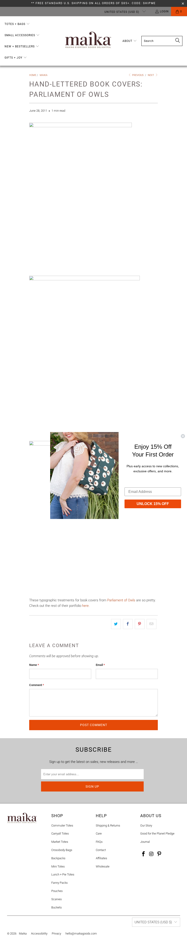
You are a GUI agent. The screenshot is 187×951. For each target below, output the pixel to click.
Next (151, 75)
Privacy (56, 933)
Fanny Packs (59, 882)
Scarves (56, 899)
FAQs (99, 841)
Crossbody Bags (61, 850)
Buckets (56, 907)
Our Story (146, 825)
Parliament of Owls (121, 600)
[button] (17, 24)
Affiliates (101, 858)
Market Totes (59, 841)
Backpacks (58, 858)
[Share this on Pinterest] (140, 624)
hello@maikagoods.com (81, 933)
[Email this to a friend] (151, 624)
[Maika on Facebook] (143, 854)
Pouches (57, 891)
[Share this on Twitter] (116, 624)
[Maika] (88, 41)
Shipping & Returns (108, 825)
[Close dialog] (183, 436)
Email (100, 665)
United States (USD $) (122, 12)
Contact (101, 850)
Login (164, 11)
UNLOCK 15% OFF (153, 503)
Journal (145, 841)
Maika (23, 933)
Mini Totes (58, 866)
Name (34, 665)
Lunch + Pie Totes (62, 874)
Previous (137, 75)
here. (86, 606)
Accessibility (39, 933)
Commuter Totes (62, 825)
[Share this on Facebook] (128, 624)
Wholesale (102, 866)
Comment (36, 685)
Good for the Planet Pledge (157, 833)
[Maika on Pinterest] (159, 854)
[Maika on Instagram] (151, 854)
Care (99, 833)
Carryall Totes (60, 833)
